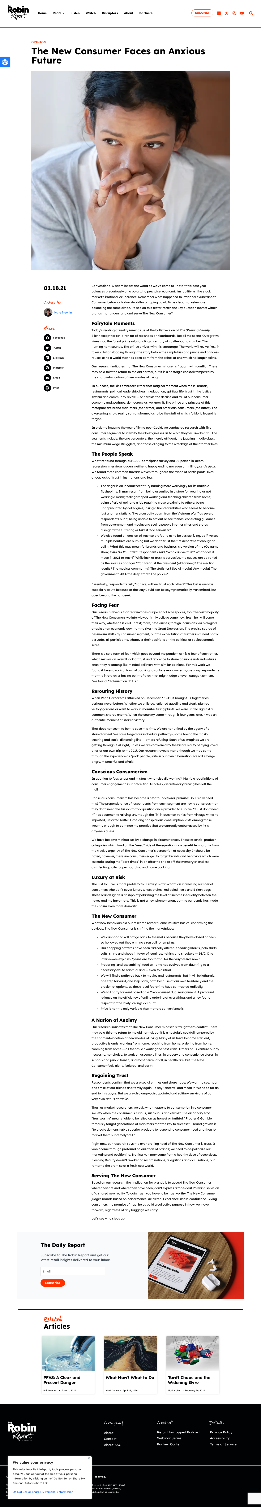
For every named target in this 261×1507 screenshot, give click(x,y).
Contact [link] (110, 1439)
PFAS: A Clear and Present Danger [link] (61, 1380)
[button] (62, 13)
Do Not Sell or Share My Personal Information (43, 1492)
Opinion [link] (38, 42)
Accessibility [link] (220, 1438)
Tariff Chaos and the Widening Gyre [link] (189, 1380)
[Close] (89, 1458)
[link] (5, 62)
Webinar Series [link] (169, 1438)
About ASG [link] (112, 1445)
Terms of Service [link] (223, 1444)
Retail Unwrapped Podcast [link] (178, 1432)
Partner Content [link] (170, 1444)
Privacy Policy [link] (221, 1432)
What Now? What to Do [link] (130, 1377)
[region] (50, 1477)
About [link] (108, 1433)
